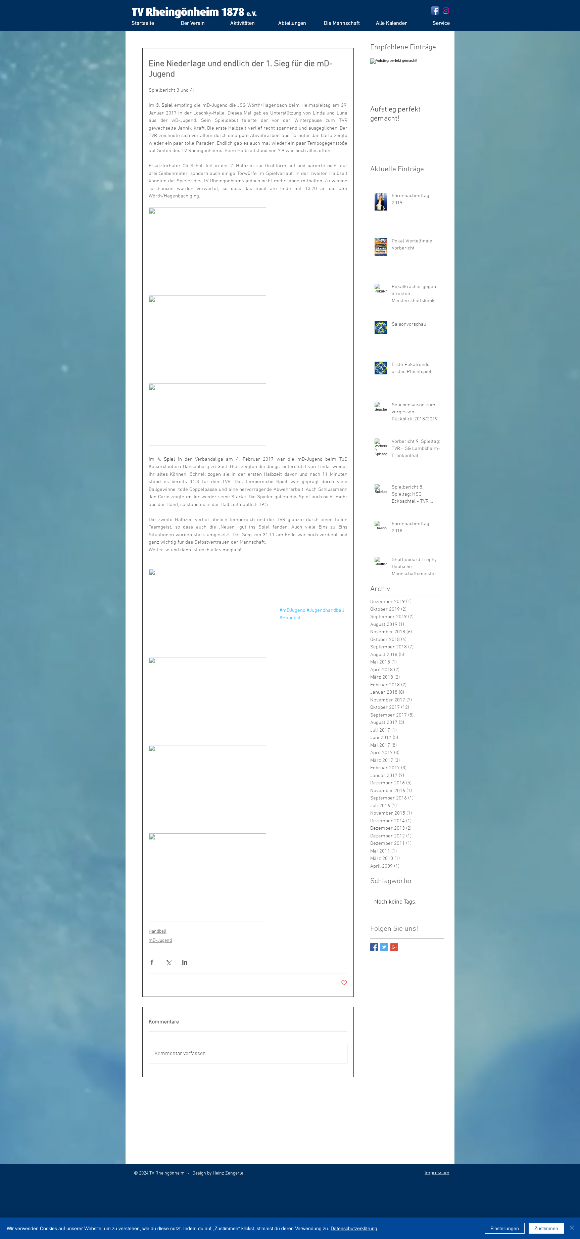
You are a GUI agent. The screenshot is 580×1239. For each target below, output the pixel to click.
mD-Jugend (160, 941)
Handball (157, 931)
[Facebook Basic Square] (374, 947)
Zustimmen (546, 1228)
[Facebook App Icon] (435, 10)
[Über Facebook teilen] (152, 962)
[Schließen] (572, 1228)
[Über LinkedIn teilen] (185, 962)
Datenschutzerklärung (354, 1228)
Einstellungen (504, 1228)
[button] (242, 21)
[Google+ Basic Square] (394, 947)
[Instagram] (446, 10)
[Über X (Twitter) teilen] (168, 962)
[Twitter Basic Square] (384, 947)
